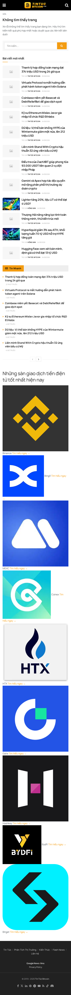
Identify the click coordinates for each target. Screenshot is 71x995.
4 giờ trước (10, 324)
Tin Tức (7, 949)
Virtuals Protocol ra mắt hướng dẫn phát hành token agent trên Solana (44, 84)
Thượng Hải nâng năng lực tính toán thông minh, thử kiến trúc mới (44, 216)
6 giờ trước (10, 350)
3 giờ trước (10, 311)
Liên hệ (35, 953)
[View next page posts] (38, 359)
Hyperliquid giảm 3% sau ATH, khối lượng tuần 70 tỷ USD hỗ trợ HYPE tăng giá (43, 234)
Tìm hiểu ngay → (21, 453)
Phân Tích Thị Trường (25, 949)
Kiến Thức (44, 949)
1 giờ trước (10, 298)
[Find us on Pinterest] (30, 986)
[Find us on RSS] (43, 986)
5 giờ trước (10, 337)
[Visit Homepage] (35, 5)
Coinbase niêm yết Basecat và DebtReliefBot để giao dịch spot (42, 99)
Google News (33, 963)
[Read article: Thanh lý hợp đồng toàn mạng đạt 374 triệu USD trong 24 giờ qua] (11, 72)
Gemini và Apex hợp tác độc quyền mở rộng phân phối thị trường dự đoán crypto (43, 184)
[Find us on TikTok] (47, 986)
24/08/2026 (46, 106)
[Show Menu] (4, 5)
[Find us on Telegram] (34, 986)
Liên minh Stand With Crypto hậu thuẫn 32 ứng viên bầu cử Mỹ (42, 149)
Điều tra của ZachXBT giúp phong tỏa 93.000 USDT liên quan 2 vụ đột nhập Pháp (45, 166)
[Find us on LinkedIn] (26, 986)
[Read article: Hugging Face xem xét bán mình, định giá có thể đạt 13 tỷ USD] (11, 253)
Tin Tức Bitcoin (34, 76)
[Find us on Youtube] (39, 986)
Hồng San (32, 208)
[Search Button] (66, 5)
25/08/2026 (46, 76)
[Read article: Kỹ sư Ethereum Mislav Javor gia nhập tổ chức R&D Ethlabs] (11, 117)
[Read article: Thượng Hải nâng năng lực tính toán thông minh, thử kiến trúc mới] (11, 219)
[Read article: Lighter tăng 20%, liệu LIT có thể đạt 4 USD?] (11, 204)
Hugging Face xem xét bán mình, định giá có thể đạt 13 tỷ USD (42, 250)
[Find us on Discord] (52, 986)
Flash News (59, 949)
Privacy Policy (35, 967)
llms (42, 963)
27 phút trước (11, 284)
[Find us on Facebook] (18, 986)
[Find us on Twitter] (22, 986)
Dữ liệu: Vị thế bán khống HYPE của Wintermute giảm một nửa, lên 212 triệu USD (43, 131)
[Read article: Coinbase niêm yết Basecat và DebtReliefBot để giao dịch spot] (11, 102)
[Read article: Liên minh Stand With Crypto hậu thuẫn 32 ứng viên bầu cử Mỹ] (11, 151)
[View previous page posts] (32, 359)
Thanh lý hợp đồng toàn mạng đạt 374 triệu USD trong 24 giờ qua (43, 69)
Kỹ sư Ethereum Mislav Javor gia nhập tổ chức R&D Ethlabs (42, 114)
